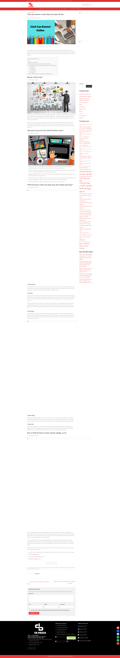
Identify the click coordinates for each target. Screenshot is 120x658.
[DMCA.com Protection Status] (71, 637)
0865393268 (36, 554)
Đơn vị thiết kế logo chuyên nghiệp (84, 246)
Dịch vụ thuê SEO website (83, 145)
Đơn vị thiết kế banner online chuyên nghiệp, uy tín (40, 73)
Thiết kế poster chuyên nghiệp (85, 203)
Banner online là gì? (33, 62)
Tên (30, 604)
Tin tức (81, 113)
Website (81, 117)
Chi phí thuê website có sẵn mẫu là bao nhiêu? (85, 125)
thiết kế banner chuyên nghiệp (85, 173)
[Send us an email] (33, 648)
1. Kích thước (33, 66)
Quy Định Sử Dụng (61, 632)
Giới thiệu (34, 0)
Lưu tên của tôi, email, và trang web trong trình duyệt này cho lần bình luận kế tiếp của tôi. (50, 610)
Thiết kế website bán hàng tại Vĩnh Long (85, 222)
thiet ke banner (83, 167)
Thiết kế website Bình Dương (85, 226)
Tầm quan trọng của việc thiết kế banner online (40, 63)
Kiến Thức (66, 8)
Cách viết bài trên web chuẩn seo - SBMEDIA (84, 132)
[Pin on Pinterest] (54, 563)
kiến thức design (30, 12)
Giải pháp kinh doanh (85, 156)
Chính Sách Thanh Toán (62, 627)
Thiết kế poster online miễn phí (85, 207)
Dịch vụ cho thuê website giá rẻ (84, 136)
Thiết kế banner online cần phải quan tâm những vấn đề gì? (42, 65)
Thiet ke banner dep (85, 169)
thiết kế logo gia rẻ (85, 190)
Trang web (62, 604)
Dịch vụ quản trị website (83, 139)
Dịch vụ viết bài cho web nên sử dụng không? (85, 149)
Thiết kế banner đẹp (84, 180)
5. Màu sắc (33, 72)
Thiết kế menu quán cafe (85, 196)
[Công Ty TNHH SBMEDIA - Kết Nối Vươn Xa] (31, 4)
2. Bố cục (32, 68)
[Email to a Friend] (51, 563)
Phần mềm (82, 106)
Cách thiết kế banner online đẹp (65, 567)
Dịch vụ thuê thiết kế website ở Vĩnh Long (85, 147)
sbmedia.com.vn (37, 559)
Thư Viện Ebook (49, 0)
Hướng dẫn (29, 0)
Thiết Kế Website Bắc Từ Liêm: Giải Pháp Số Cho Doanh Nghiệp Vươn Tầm (85, 281)
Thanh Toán (39, 0)
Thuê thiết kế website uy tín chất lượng (85, 234)
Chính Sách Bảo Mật (61, 625)
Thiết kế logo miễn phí (85, 193)
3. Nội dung (33, 69)
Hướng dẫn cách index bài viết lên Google (84, 162)
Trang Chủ (41, 8)
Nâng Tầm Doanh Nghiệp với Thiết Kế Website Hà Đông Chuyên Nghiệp (85, 275)
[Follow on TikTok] (31, 648)
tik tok (80, 111)
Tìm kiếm (81, 83)
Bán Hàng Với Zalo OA (84, 94)
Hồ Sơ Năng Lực (69, 0)
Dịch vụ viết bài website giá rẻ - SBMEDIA (84, 154)
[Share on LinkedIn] (56, 563)
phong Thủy (82, 109)
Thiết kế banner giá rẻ (85, 176)
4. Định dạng (33, 70)
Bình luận (31, 593)
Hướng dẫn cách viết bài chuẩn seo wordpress (85, 164)
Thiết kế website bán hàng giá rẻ (85, 219)
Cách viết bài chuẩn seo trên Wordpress (85, 130)
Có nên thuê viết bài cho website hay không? (85, 135)
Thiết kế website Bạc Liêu (85, 229)
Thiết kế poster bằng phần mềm (85, 199)
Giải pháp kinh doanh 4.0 (85, 158)
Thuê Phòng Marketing (75, 8)
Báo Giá (61, 8)
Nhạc (80, 104)
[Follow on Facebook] (29, 648)
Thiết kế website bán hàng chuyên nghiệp (85, 212)
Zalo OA (82, 240)
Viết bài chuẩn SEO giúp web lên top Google (85, 237)
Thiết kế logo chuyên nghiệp (85, 184)
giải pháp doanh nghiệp (85, 96)
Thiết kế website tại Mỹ (85, 285)
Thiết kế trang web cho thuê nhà (84, 209)
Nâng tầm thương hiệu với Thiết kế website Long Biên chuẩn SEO (85, 270)
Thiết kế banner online (34, 568)
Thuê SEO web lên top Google (84, 232)
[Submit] (91, 5)
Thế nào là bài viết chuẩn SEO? (84, 235)
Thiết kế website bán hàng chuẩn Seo (85, 215)
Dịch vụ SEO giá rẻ (84, 141)
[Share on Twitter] (49, 563)
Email (45, 604)
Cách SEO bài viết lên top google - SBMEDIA (85, 127)
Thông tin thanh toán (61, 629)
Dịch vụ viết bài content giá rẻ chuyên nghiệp (85, 152)
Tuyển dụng (56, 0)
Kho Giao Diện (62, 0)
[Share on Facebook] (47, 563)
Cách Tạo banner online (53, 567)
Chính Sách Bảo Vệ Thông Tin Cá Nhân (65, 634)
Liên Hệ (44, 0)
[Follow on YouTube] (35, 648)
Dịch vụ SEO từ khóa (85, 143)
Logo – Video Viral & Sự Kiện (51, 8)
